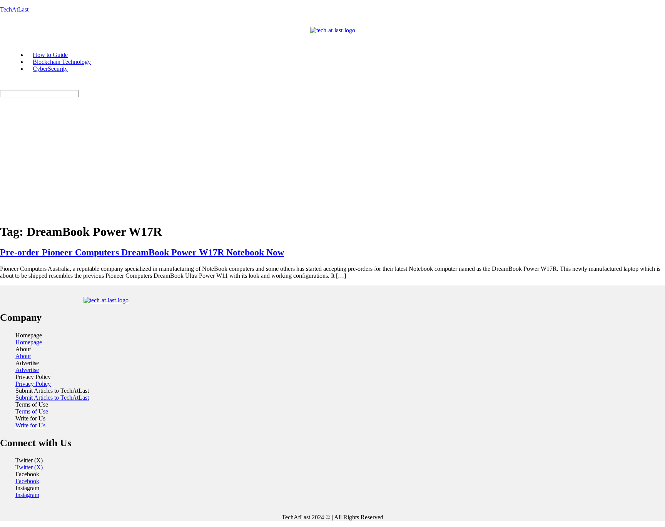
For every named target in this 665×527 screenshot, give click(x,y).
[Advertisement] (332, 163)
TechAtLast (14, 9)
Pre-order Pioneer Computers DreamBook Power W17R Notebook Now (142, 252)
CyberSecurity (50, 68)
